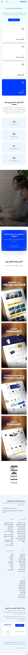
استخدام (11, 566)
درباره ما (11, 559)
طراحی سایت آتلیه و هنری (20, 538)
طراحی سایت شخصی (21, 526)
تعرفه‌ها (11, 556)
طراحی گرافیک (22, 556)
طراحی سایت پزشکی (21, 529)
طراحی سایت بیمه (21, 534)
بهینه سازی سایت (22, 559)
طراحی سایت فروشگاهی (20, 524)
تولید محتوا (23, 566)
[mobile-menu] (2, 1)
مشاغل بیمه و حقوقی (9, 522)
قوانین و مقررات (10, 569)
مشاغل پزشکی (10, 528)
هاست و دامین (22, 568)
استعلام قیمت (10, 562)
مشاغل (11, 564)
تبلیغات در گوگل (22, 562)
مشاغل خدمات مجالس (8, 540)
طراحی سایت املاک (21, 536)
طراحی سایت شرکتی (21, 522)
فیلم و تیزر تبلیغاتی (21, 561)
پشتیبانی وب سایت (21, 569)
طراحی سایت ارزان (21, 571)
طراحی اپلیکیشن (22, 557)
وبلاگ (12, 568)
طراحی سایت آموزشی (21, 531)
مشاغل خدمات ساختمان (8, 534)
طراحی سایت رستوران (21, 533)
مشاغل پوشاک (10, 529)
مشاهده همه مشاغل (9, 545)
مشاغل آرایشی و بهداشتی (8, 524)
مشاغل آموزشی (10, 526)
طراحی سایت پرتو (10, 642)
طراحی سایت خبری (21, 528)
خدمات (11, 554)
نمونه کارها (11, 557)
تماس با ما (11, 561)
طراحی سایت (22, 554)
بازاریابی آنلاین (22, 564)
